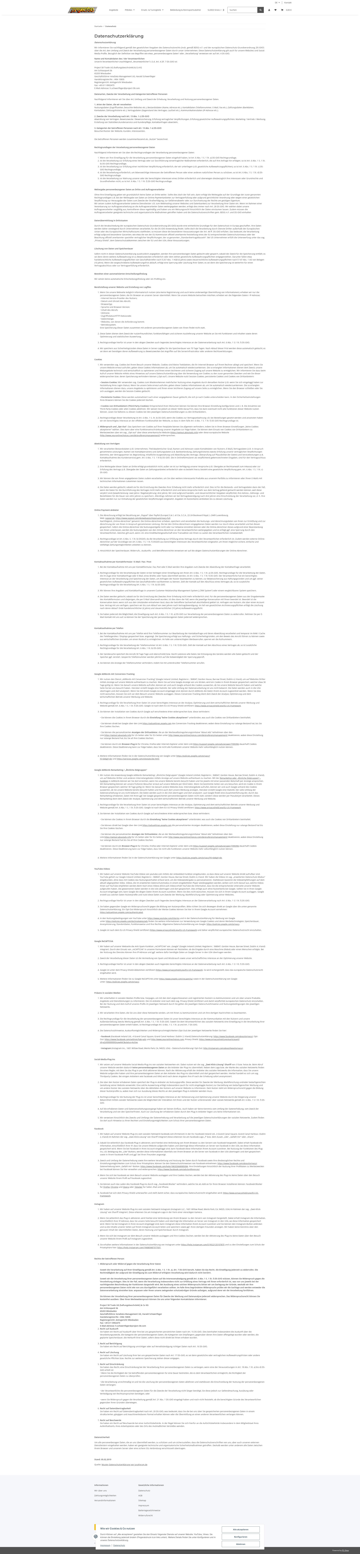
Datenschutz (119, 1545)
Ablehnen (240, 1544)
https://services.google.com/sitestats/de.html (138, 758)
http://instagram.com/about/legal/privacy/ (223, 1048)
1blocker (138, 1187)
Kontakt (288, 2)
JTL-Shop (345, 1550)
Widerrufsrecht (145, 1515)
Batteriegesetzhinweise (149, 1510)
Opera (126, 1187)
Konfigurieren (240, 1537)
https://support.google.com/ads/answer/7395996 (216, 744)
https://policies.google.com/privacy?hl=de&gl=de (199, 857)
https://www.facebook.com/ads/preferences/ (179, 1169)
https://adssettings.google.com (156, 723)
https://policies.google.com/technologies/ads (127, 921)
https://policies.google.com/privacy (223, 924)
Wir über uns (100, 1490)
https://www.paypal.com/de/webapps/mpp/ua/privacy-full (143, 518)
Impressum (105, 1545)
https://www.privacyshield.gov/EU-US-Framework (218, 705)
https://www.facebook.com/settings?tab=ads (125, 1039)
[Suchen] (260, 10)
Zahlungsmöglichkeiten (105, 1495)
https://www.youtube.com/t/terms (163, 918)
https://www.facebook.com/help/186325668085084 (164, 1166)
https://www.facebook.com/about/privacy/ (233, 1036)
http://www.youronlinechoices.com (167, 1039)
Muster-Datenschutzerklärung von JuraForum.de (124, 1464)
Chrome (114, 1187)
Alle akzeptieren (240, 1529)
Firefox (106, 1187)
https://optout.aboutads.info (184, 432)
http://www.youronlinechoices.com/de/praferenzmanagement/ (130, 435)
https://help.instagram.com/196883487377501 (139, 1247)
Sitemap (142, 1500)
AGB (140, 1495)
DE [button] (276, 2)
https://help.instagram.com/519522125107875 (202, 1244)
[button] (269, 10)
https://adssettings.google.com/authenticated (121, 912)
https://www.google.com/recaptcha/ (176, 978)
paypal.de (110, 518)
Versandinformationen (105, 1500)
